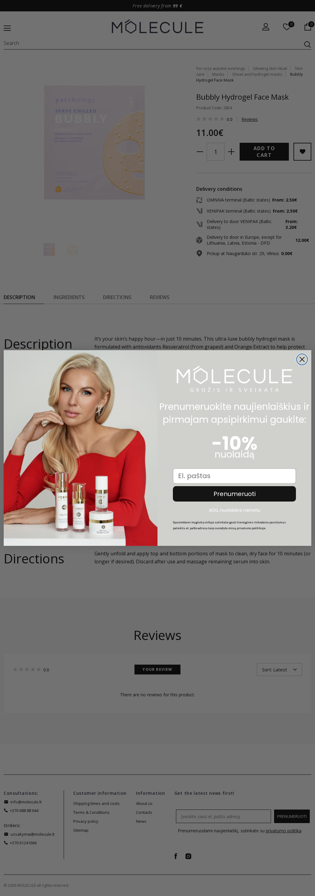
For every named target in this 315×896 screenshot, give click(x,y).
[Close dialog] (302, 359)
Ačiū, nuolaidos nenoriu (234, 510)
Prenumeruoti (234, 494)
